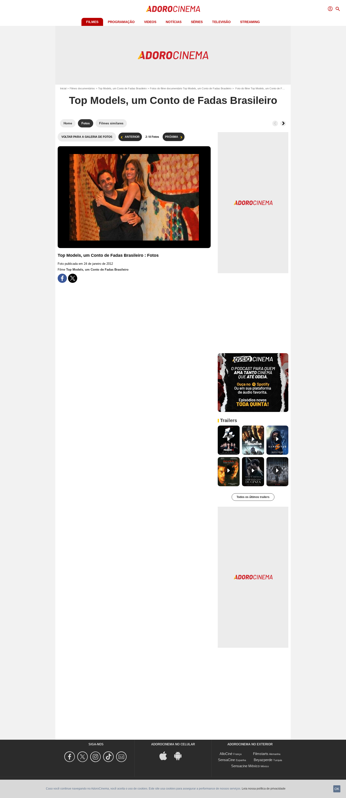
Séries (197, 22)
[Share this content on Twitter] (72, 278)
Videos (150, 22)
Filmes (92, 22)
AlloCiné (226, 754)
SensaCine (226, 760)
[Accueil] (173, 9)
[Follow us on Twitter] (83, 756)
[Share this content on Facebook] (62, 278)
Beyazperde (263, 760)
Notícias (173, 22)
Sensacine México (245, 766)
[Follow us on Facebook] (70, 756)
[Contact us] (122, 756)
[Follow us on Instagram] (96, 756)
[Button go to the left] (275, 123)
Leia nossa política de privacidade (264, 788)
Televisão (221, 22)
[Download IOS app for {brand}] (166, 756)
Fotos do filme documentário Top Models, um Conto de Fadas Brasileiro (190, 88)
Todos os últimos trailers (253, 497)
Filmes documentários (82, 88)
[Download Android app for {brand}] (180, 756)
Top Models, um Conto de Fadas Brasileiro (122, 88)
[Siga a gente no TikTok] (109, 756)
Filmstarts (260, 754)
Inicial (63, 88)
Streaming (250, 22)
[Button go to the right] (283, 123)
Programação (121, 22)
